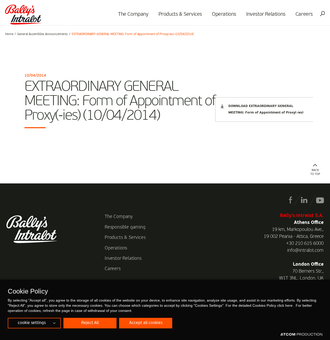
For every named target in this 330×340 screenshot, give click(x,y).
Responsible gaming (125, 227)
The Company (133, 14)
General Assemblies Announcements (42, 34)
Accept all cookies (145, 323)
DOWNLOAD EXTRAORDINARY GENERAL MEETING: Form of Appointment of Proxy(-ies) (265, 109)
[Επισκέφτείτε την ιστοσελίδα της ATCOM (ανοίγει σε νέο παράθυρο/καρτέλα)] (301, 334)
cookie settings (32, 323)
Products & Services (180, 14)
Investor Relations (265, 14)
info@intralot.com (305, 250)
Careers (304, 14)
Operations (224, 14)
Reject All (90, 323)
